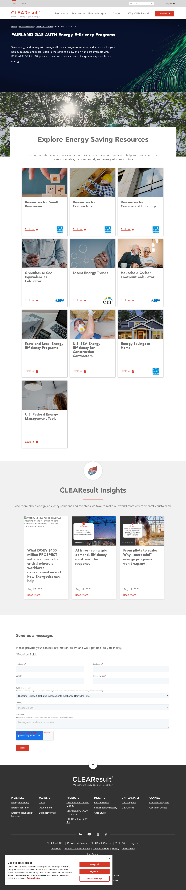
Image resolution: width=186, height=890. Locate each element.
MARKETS (44, 798)
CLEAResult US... (55, 843)
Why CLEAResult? (138, 13)
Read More (33, 595)
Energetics (133, 843)
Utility (42, 803)
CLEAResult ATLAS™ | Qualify (78, 804)
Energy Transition (20, 808)
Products (60, 13)
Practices (76, 13)
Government (45, 808)
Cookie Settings (94, 878)
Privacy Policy (33, 878)
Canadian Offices (158, 808)
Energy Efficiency (20, 803)
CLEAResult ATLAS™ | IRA (78, 821)
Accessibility (128, 849)
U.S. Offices (128, 808)
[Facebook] (106, 834)
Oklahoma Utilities (44, 27)
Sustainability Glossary (105, 808)
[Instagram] (98, 834)
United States (131, 798)
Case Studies (101, 813)
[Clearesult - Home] (93, 781)
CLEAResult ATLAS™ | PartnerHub (78, 812)
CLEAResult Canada (77, 843)
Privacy (115, 849)
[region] (58, 870)
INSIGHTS (99, 798)
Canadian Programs (159, 803)
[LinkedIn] (80, 834)
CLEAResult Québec (101, 843)
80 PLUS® (120, 843)
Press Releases (101, 803)
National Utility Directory (77, 849)
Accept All (94, 864)
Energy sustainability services (22, 814)
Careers (117, 13)
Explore (30, 229)
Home (14, 27)
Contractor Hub (101, 849)
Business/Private (47, 813)
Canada (23, 4)
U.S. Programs (129, 803)
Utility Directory (26, 27)
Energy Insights (97, 13)
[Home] (25, 13)
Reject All (94, 871)
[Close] (109, 858)
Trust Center (93, 854)
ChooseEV (56, 849)
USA (14, 4)
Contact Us (164, 14)
